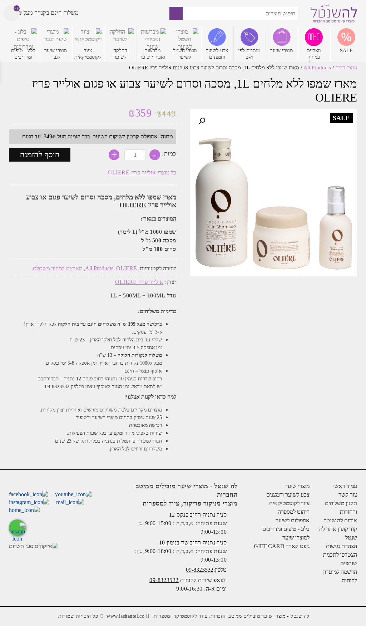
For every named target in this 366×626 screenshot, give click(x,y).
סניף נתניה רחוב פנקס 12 (198, 515)
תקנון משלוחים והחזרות (341, 507)
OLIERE (126, 268)
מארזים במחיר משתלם (57, 268)
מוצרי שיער (297, 486)
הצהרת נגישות (341, 546)
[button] (202, 120)
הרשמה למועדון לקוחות (340, 576)
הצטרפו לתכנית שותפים (340, 559)
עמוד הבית (346, 67)
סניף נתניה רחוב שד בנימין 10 (193, 542)
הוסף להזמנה (40, 154)
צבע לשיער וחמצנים (287, 495)
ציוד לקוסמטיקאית (289, 503)
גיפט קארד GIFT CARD (281, 546)
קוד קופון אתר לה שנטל (338, 533)
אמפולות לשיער (292, 520)
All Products (317, 67)
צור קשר (347, 495)
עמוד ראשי (345, 486)
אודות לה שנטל (340, 520)
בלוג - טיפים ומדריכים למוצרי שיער (285, 533)
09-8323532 (199, 570)
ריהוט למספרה (293, 512)
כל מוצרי (142, 172)
